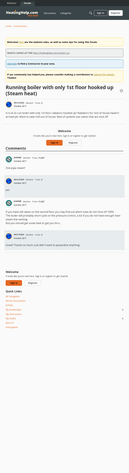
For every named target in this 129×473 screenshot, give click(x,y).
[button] (121, 91)
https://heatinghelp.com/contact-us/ (51, 52)
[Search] (91, 13)
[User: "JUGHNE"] (9, 159)
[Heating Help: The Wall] (22, 13)
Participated (12, 327)
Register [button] (73, 142)
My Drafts (64, 318)
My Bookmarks (64, 309)
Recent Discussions (15, 300)
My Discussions (14, 314)
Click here (12, 63)
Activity (9, 305)
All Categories (13, 296)
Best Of (10, 322)
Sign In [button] (54, 142)
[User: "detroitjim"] (9, 104)
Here (21, 42)
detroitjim (19, 102)
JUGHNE (17, 157)
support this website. (104, 74)
